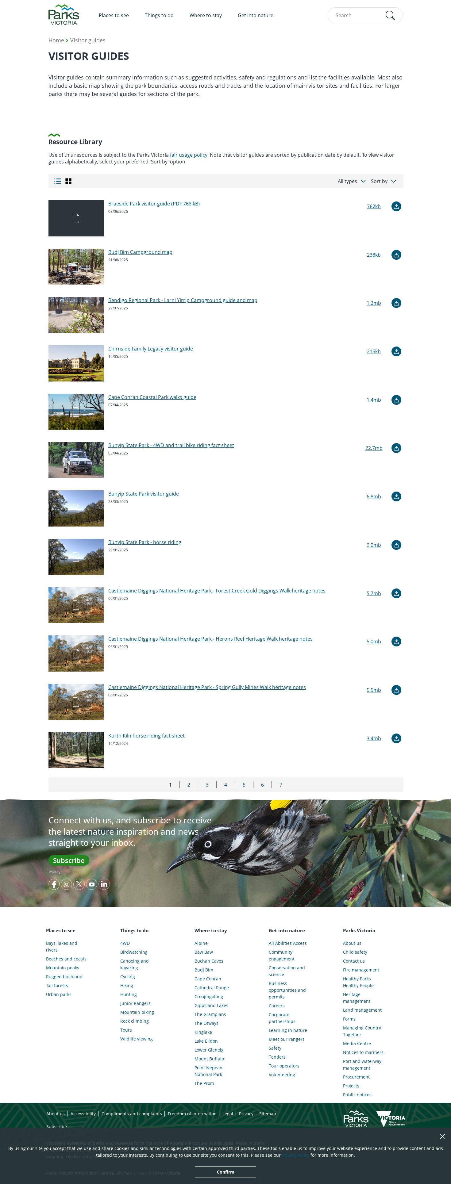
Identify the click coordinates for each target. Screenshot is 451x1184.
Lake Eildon (206, 1041)
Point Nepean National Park (208, 1071)
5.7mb (374, 593)
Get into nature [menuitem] (255, 15)
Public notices (357, 1095)
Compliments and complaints (132, 1114)
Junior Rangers (135, 1003)
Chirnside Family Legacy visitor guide (150, 348)
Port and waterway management (362, 1064)
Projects (351, 1086)
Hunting (128, 994)
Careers (277, 1006)
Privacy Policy (295, 1155)
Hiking (126, 985)
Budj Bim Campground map (140, 252)
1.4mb (374, 400)
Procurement (356, 1077)
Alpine (201, 943)
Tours (126, 1030)
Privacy (54, 872)
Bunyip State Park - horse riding (144, 542)
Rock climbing (134, 1021)
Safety (275, 1048)
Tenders (277, 1057)
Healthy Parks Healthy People (358, 982)
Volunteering (282, 1075)
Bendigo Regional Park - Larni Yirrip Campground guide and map (182, 300)
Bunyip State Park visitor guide (143, 493)
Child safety (355, 952)
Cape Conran (208, 979)
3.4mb (374, 738)
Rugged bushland (64, 976)
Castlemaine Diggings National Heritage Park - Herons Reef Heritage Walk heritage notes (210, 638)
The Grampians (210, 1014)
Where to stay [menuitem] (206, 15)
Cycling (127, 976)
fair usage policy (188, 154)
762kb (374, 206)
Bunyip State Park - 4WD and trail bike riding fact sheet (171, 445)
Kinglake (203, 1032)
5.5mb (374, 690)
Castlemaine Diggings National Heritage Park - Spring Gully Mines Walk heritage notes (207, 687)
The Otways (206, 1023)
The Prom (204, 1083)
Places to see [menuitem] (114, 15)
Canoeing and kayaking (134, 964)
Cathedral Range (212, 987)
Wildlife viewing (136, 1039)
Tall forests (57, 985)
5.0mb (374, 641)
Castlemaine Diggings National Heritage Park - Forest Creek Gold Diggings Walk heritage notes (217, 590)
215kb (374, 351)
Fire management (361, 970)
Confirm (225, 1172)
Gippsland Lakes (211, 1005)
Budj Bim (204, 970)
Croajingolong (209, 996)
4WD (125, 943)
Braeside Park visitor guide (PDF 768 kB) (154, 203)
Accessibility (83, 1114)
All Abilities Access (288, 943)
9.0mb (374, 545)
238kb (374, 254)
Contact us (354, 961)
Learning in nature (288, 1030)
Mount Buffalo (209, 1059)
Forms (349, 1019)
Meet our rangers (287, 1039)
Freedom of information (192, 1114)
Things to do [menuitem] (159, 15)
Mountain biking (137, 1012)
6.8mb (374, 496)
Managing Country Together (362, 1031)
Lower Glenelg (209, 1050)
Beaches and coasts (66, 959)
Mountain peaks (62, 968)
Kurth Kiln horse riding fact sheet (146, 735)
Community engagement (282, 955)
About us (352, 943)
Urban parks (58, 994)
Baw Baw (204, 952)
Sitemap (267, 1114)
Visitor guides (88, 40)
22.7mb (374, 448)
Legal (227, 1114)
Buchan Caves (209, 961)
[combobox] (365, 15)
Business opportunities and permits (287, 990)
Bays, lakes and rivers (61, 946)
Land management (362, 1010)
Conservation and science (287, 971)
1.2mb (374, 303)
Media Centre (357, 1043)
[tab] (57, 181)
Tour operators (284, 1066)
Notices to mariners (363, 1052)
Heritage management (356, 997)
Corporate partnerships (282, 1018)
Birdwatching (134, 952)
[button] (390, 15)
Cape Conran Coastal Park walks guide (152, 397)
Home (56, 40)
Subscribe (69, 860)
